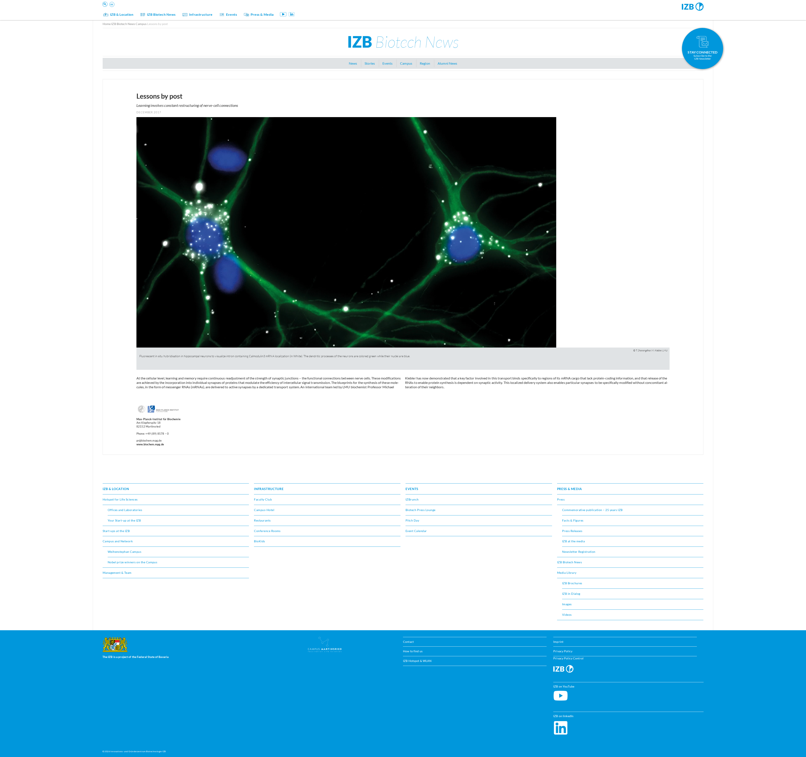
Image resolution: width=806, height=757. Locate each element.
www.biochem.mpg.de (150, 444)
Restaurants (262, 520)
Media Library (567, 572)
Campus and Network (118, 541)
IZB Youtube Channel (283, 14)
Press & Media (262, 14)
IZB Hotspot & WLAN (417, 661)
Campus (141, 24)
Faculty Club (263, 499)
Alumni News (447, 63)
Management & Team (117, 572)
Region (425, 63)
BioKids (259, 541)
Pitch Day (412, 520)
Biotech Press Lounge (421, 510)
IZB (403, 41)
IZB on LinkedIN (291, 14)
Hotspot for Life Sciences (120, 499)
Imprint (558, 641)
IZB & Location (121, 14)
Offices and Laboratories (125, 510)
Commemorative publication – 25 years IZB (592, 510)
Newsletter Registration (578, 551)
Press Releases (572, 531)
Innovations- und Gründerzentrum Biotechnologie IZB (138, 751)
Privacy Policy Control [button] (568, 658)
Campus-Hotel (264, 510)
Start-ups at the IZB (116, 531)
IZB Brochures (572, 583)
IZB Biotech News (161, 14)
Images (567, 604)
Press (561, 499)
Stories (370, 63)
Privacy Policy (562, 651)
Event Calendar (416, 531)
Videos (567, 614)
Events (231, 14)
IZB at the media (573, 541)
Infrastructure (201, 14)
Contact (408, 641)
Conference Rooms (267, 531)
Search (168, 10)
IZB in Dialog (571, 593)
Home (107, 24)
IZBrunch (412, 499)
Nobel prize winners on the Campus (132, 562)
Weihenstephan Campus (124, 551)
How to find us (413, 651)
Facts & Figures (573, 520)
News (353, 63)
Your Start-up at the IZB (124, 520)
